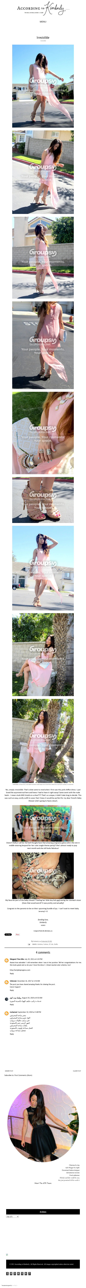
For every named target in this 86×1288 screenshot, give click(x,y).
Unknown (13, 981)
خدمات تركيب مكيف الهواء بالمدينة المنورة (25, 1001)
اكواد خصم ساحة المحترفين (20, 1018)
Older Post (77, 1071)
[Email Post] (28, 944)
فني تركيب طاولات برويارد (19, 1021)
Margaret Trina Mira (17, 959)
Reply (12, 974)
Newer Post (9, 1071)
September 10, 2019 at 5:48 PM (29, 1012)
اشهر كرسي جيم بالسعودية (20, 1023)
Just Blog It (14, 1285)
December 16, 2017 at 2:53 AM (28, 981)
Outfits (56, 944)
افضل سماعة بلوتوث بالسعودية (21, 1028)
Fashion (46, 944)
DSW (38, 784)
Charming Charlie (58, 784)
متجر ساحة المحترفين (18, 1016)
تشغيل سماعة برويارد (18, 1031)
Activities (40, 944)
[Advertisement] (20, 1235)
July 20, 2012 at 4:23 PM (33, 959)
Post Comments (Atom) (23, 1075)
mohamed (13, 1012)
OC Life (51, 944)
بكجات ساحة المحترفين (18, 1026)
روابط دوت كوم (15, 998)
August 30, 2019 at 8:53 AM (32, 998)
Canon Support (15, 987)
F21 (68, 784)
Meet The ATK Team (43, 1183)
